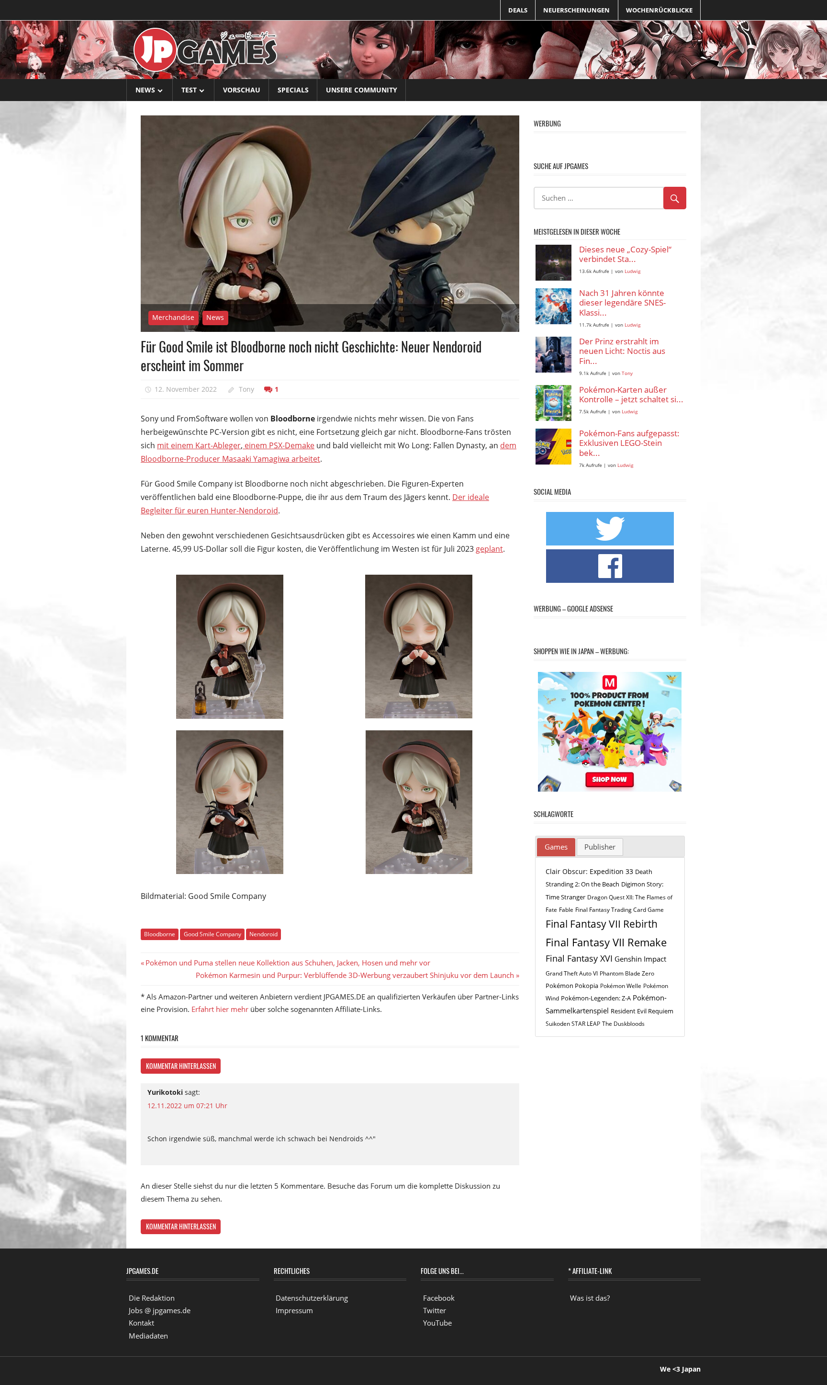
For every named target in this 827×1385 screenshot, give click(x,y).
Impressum (294, 1310)
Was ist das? (590, 1298)
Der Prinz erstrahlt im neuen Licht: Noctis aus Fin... (622, 351)
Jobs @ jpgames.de (159, 1310)
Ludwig (632, 271)
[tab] (556, 847)
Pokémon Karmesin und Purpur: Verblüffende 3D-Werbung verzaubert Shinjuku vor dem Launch (355, 975)
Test (189, 89)
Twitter (434, 1310)
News (145, 89)
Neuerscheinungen (576, 10)
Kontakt (141, 1323)
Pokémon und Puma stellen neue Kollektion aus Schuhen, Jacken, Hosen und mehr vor (287, 962)
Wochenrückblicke (659, 10)
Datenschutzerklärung (312, 1298)
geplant (489, 549)
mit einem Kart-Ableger (199, 445)
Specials (293, 89)
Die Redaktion (152, 1298)
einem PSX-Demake (278, 445)
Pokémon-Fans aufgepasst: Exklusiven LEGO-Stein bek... (629, 443)
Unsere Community (361, 89)
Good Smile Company (212, 934)
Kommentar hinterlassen (181, 1066)
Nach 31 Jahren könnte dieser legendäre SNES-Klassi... (622, 303)
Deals (517, 10)
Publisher (599, 846)
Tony (246, 389)
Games (556, 846)
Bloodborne (159, 934)
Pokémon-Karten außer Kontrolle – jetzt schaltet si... (631, 395)
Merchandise (173, 317)
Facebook (439, 1298)
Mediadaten (148, 1335)
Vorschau (241, 89)
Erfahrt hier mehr (219, 1009)
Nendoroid (263, 934)
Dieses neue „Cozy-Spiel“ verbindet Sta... (625, 254)
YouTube (437, 1323)
